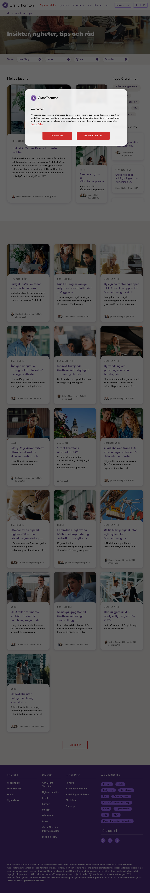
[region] (76, 117)
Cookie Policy (37, 124)
